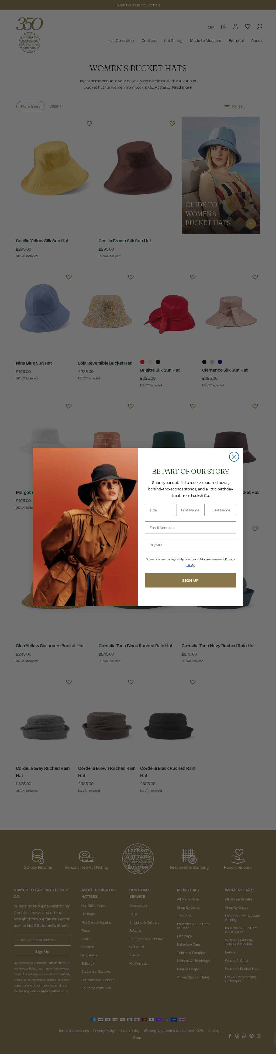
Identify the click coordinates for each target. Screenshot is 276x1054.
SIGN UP (190, 580)
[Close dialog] (234, 457)
